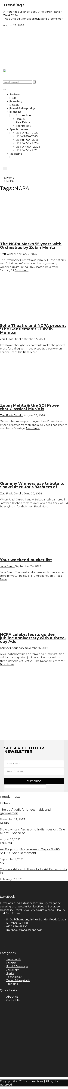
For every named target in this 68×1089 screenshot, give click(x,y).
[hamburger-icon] (4, 89)
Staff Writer (7, 254)
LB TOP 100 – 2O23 (28, 146)
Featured (6, 842)
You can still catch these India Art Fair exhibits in (33, 870)
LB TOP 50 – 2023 (27, 150)
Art (2, 862)
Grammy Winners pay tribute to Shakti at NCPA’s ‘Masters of (32, 485)
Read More (21, 270)
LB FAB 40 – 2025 (27, 136)
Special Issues (18, 129)
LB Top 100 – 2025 (27, 139)
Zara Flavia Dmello (11, 339)
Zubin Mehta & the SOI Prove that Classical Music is (29, 407)
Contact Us (13, 1000)
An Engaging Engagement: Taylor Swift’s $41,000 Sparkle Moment (30, 851)
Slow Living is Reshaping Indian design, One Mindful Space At (32, 831)
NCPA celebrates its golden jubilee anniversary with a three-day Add (33, 638)
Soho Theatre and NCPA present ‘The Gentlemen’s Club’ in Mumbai (33, 329)
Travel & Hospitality (22, 108)
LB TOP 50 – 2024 (27, 143)
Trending (15, 111)
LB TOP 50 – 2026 (27, 132)
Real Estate (23, 122)
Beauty (20, 118)
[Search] (34, 82)
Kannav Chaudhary (12, 648)
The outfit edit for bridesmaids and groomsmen (25, 811)
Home (10, 177)
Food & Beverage (17, 966)
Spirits (10, 973)
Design (14, 104)
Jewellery (15, 101)
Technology (23, 125)
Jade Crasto (7, 566)
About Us (12, 996)
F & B (12, 97)
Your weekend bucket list (26, 559)
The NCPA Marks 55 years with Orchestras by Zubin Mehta (31, 246)
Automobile (23, 115)
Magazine (15, 153)
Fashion (14, 94)
